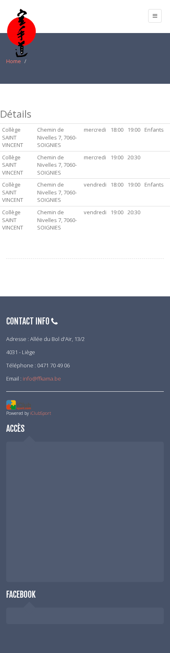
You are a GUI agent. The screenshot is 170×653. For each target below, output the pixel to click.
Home (13, 61)
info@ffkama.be (42, 378)
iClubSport (40, 413)
